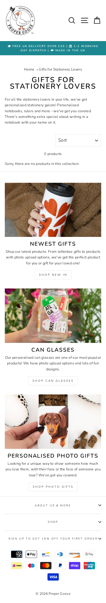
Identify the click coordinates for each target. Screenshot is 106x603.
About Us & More (53, 505)
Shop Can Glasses (53, 381)
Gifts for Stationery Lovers (60, 69)
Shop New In (53, 275)
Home (29, 69)
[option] (53, 48)
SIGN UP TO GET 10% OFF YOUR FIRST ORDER (53, 538)
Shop (53, 522)
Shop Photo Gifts (53, 487)
